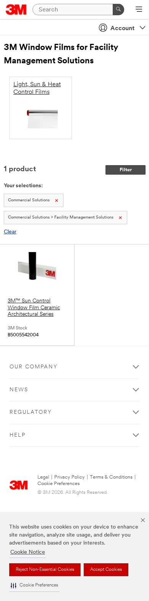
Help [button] (18, 435)
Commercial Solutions (29, 200)
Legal (43, 477)
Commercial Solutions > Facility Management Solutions (60, 217)
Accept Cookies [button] (106, 569)
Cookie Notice (27, 552)
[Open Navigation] (139, 10)
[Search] (118, 9)
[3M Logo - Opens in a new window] (16, 9)
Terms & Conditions (111, 477)
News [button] (19, 390)
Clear (10, 232)
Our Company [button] (34, 367)
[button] (34, 585)
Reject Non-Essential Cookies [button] (45, 569)
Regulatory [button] (31, 412)
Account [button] (122, 29)
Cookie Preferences (58, 483)
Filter (126, 169)
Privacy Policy (69, 477)
